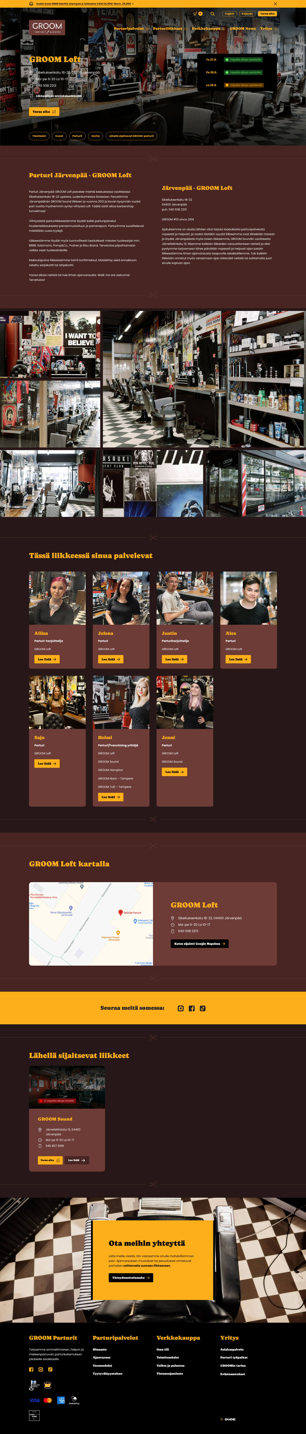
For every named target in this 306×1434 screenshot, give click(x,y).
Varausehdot (102, 1365)
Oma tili (163, 1349)
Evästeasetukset (232, 1374)
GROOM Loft (42, 649)
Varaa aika (267, 13)
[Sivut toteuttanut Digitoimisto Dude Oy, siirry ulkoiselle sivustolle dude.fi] (227, 1420)
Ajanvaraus (101, 1357)
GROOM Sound (108, 762)
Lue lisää (44, 659)
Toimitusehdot (168, 1357)
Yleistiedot (39, 136)
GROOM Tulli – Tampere (114, 787)
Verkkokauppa (178, 1338)
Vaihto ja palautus (171, 1365)
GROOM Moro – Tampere (115, 778)
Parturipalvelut (115, 1338)
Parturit (77, 136)
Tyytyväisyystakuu (107, 1373)
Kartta (96, 136)
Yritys (229, 1338)
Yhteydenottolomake (128, 1277)
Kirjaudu (247, 13)
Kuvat (59, 136)
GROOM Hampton (110, 770)
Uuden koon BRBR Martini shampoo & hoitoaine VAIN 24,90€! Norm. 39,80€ (83, 3)
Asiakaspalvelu (232, 1349)
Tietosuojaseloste (170, 1373)
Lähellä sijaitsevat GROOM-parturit (131, 136)
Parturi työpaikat (234, 1357)
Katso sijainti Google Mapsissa (197, 943)
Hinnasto (100, 1349)
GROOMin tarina (233, 1365)
